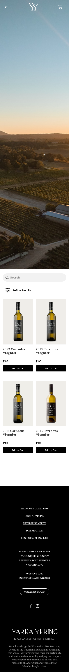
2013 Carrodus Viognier (47, 432)
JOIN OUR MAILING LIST (34, 538)
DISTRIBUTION (34, 530)
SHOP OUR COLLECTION (35, 508)
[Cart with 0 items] (55, 7)
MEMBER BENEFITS (34, 523)
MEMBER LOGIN (34, 591)
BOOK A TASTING (34, 516)
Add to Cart (18, 368)
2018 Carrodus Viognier (13, 432)
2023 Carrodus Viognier (14, 351)
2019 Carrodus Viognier (47, 351)
